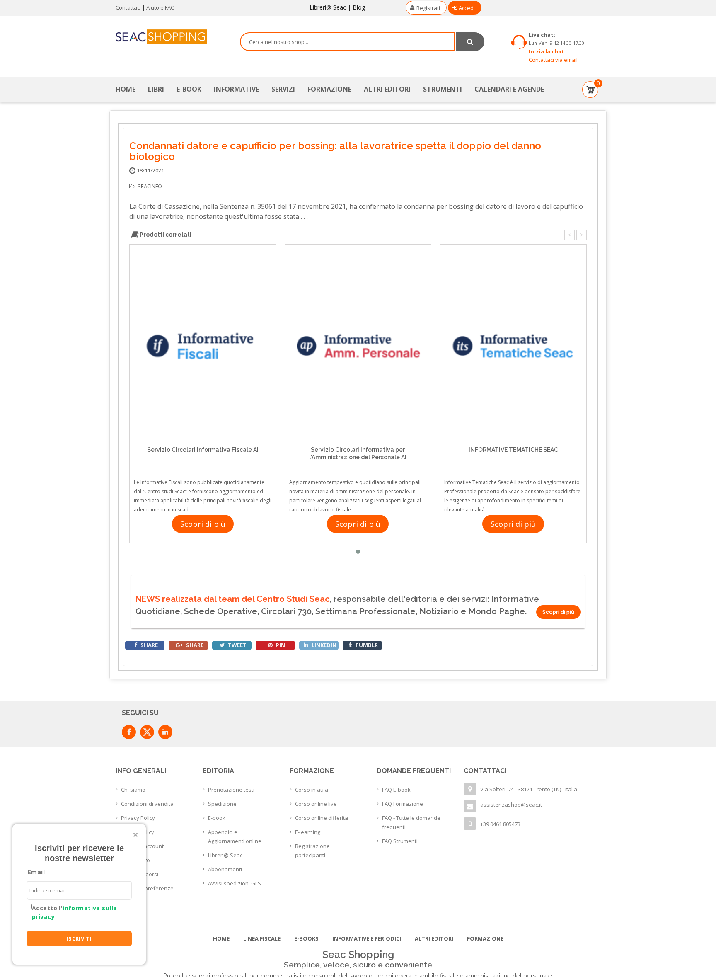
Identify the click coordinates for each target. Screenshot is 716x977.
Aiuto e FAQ (160, 7)
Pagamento (135, 860)
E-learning (307, 832)
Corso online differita (321, 818)
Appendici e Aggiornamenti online (234, 836)
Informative (236, 89)
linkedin (323, 645)
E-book (216, 818)
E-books (306, 938)
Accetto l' (74, 912)
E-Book (189, 89)
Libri (156, 89)
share (148, 645)
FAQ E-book (396, 789)
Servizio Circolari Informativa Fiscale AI (203, 449)
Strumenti (442, 89)
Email (36, 872)
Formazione (329, 89)
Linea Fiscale (262, 938)
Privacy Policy (138, 818)
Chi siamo (133, 789)
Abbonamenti (225, 869)
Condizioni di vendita (147, 803)
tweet (237, 645)
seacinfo (150, 186)
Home (125, 89)
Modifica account (142, 846)
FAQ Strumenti (400, 841)
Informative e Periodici (366, 938)
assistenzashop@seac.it (511, 804)
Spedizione (222, 803)
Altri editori (387, 89)
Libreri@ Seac (328, 7)
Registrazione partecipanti (312, 850)
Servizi (283, 89)
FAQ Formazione (402, 803)
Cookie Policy (137, 832)
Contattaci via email (553, 59)
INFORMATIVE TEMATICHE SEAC (513, 449)
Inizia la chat (546, 51)
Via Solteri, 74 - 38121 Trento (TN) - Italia (528, 789)
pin (280, 645)
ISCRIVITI (79, 938)
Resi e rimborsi (139, 874)
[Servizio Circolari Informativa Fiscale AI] (203, 346)
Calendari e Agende (509, 89)
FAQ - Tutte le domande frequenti (411, 822)
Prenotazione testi (231, 789)
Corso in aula (311, 789)
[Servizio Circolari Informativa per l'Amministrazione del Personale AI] (358, 346)
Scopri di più (202, 524)
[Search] (470, 41)
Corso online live (316, 803)
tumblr (366, 645)
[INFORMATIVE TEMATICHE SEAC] (513, 346)
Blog (359, 7)
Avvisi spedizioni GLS (234, 883)
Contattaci (128, 7)
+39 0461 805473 (500, 824)
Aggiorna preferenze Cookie (147, 893)
